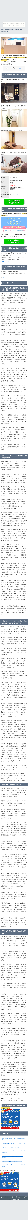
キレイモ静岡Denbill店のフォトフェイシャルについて (13, 1143)
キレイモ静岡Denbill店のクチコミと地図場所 (11, 1147)
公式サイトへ (14, 194)
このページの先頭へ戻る (14, 1194)
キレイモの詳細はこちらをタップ (14, 202)
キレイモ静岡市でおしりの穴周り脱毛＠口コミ (12, 1161)
